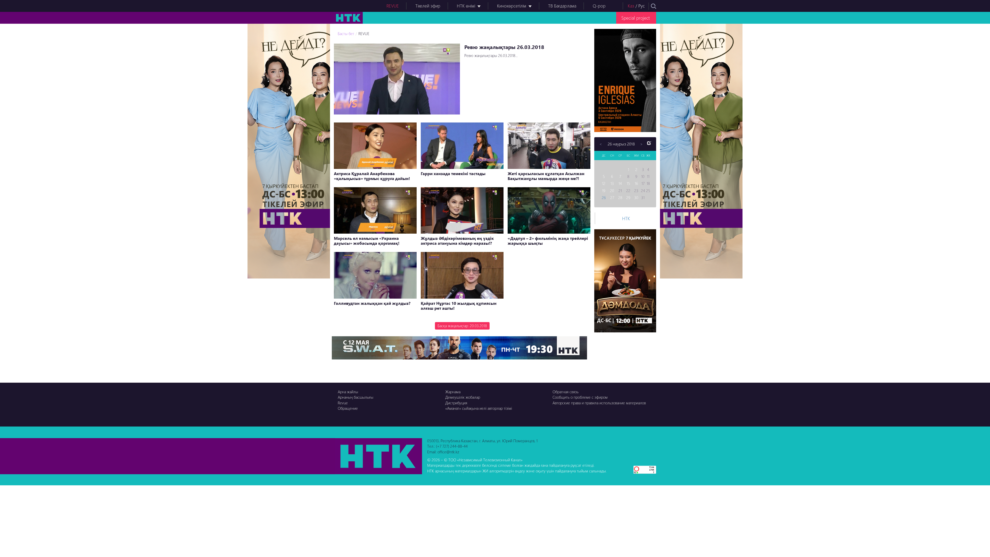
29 (628, 197)
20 (612, 190)
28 (620, 197)
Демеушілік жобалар (462, 397)
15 (628, 183)
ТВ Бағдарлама (562, 6)
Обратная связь (565, 391)
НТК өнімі (466, 6)
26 (604, 197)
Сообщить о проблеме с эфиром (580, 397)
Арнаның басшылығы (355, 397)
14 (620, 183)
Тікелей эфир (427, 6)
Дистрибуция (456, 402)
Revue (343, 402)
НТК (626, 218)
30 (636, 197)
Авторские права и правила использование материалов (599, 402)
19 (603, 190)
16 (636, 183)
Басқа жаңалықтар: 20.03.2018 (462, 325)
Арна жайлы (348, 391)
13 (612, 183)
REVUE (392, 6)
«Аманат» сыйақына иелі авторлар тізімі (478, 408)
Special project (635, 17)
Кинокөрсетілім (511, 6)
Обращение (348, 408)
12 (603, 183)
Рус (641, 6)
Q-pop (599, 6)
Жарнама (452, 391)
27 (612, 197)
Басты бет (346, 33)
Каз (631, 6)
